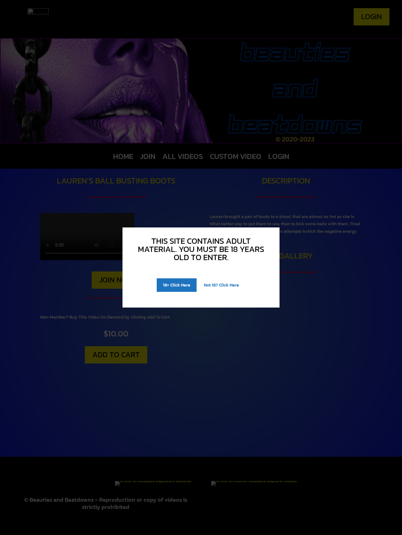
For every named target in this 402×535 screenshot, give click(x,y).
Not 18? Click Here (221, 285)
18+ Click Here (176, 285)
